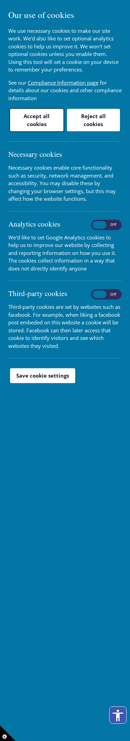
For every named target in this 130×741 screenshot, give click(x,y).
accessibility (118, 715)
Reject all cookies (93, 120)
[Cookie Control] (8, 733)
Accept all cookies (37, 120)
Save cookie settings (42, 375)
